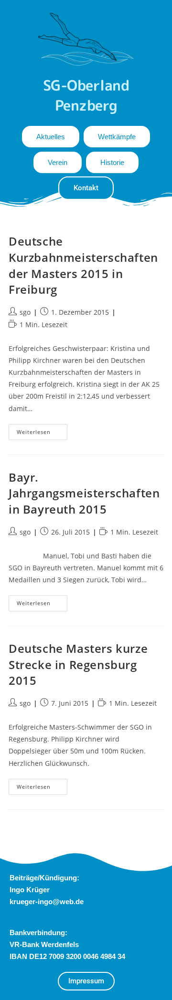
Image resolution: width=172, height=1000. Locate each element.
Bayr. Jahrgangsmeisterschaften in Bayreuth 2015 (84, 493)
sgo (25, 312)
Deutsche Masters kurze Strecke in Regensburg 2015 (78, 664)
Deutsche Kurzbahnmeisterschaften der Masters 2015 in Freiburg (83, 265)
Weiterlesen (42, 429)
